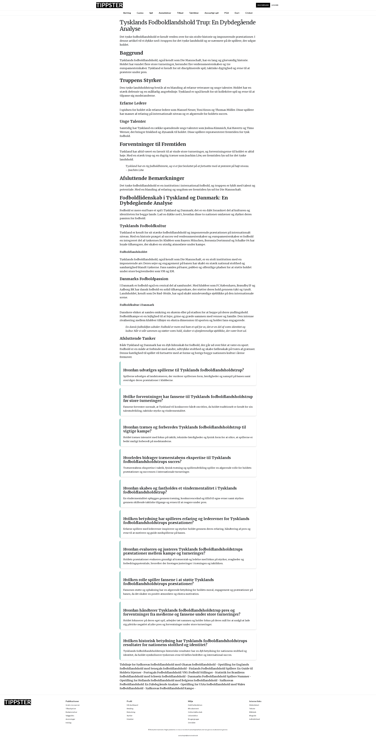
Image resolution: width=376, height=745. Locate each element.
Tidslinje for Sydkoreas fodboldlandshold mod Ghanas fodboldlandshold (168, 664)
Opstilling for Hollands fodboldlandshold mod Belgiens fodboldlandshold (168, 680)
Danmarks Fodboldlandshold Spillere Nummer (218, 676)
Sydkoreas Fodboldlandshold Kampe (170, 688)
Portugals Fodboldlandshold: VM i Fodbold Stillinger (178, 672)
